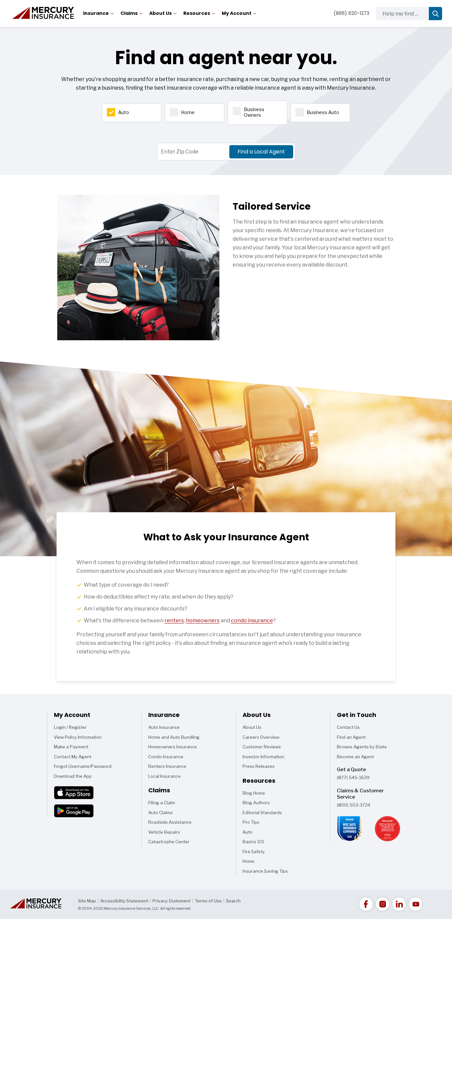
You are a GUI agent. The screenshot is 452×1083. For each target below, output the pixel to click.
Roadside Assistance (170, 822)
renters (174, 620)
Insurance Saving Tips (265, 872)
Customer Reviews (262, 746)
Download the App (73, 776)
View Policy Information (78, 737)
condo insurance (252, 620)
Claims (129, 13)
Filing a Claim (161, 802)
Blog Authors (256, 802)
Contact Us (348, 727)
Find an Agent (351, 737)
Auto (123, 112)
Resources (196, 13)
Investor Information (263, 756)
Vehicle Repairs (164, 832)
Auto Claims (160, 812)
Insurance (96, 13)
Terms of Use (208, 900)
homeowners (203, 620)
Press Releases (259, 766)
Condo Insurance (165, 756)
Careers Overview (261, 737)
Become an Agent (355, 756)
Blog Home (254, 794)
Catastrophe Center (169, 841)
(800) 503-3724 (353, 805)
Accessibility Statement (124, 900)
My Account (236, 13)
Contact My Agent (72, 756)
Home (188, 112)
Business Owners (254, 112)
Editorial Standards (262, 812)
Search (233, 900)
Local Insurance (164, 776)
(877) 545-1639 (353, 777)
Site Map (87, 900)
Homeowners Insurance (172, 746)
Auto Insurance (164, 727)
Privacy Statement (172, 900)
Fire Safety (254, 853)
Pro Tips (251, 822)
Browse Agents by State (362, 746)
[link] (366, 904)
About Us (160, 13)
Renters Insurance (167, 766)
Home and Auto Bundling (174, 737)
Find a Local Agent (261, 151)
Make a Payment (71, 746)
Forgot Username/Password (83, 766)
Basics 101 (253, 843)
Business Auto (323, 112)
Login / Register (70, 727)
